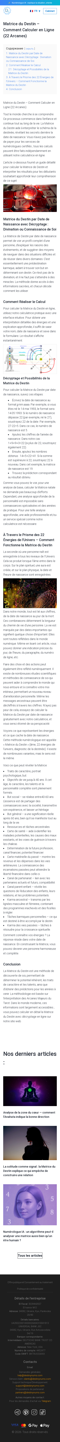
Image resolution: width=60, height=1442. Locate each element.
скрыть (30, 48)
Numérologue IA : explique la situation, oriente (32, 3)
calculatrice (27, 313)
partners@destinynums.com (30, 1392)
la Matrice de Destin (32, 167)
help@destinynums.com (30, 1375)
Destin (10, 128)
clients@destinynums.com (37, 1379)
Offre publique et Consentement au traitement (30, 1282)
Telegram (46, 1401)
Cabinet (50, 11)
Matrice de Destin (18, 236)
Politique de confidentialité (30, 1289)
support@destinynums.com (30, 1385)
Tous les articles (30, 1255)
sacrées (24, 286)
